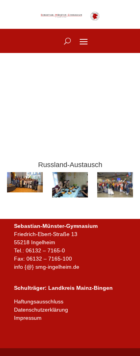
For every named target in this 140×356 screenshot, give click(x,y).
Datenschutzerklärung (41, 310)
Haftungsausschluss (38, 301)
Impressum (28, 318)
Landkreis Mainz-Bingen (80, 288)
